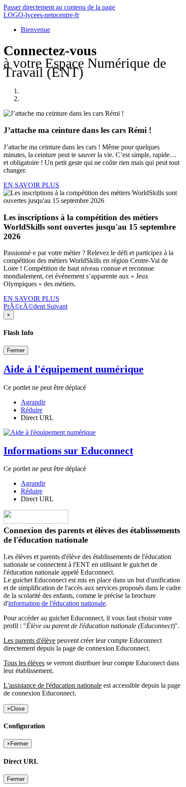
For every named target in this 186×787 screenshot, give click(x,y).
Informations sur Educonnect (68, 450)
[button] (25, 306)
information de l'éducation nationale (57, 603)
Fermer (16, 350)
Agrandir (33, 402)
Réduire (31, 410)
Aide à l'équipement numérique (73, 369)
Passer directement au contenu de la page (59, 7)
